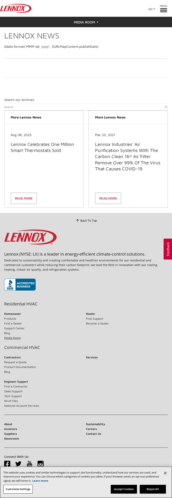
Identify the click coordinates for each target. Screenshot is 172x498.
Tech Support (13, 396)
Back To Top (88, 221)
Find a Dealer (13, 323)
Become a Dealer (97, 323)
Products (10, 318)
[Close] (165, 473)
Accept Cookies (124, 489)
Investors (10, 429)
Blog (7, 333)
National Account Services (21, 405)
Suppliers (10, 433)
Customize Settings (18, 489)
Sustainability (95, 424)
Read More (24, 198)
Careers (91, 429)
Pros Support (94, 318)
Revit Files (11, 401)
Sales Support (13, 391)
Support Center (14, 328)
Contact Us (93, 433)
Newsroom (11, 438)
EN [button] (150, 9)
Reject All (153, 489)
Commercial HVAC (22, 347)
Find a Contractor (15, 386)
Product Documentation (20, 367)
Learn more (40, 481)
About (8, 424)
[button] (168, 249)
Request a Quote (15, 362)
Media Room (12, 338)
